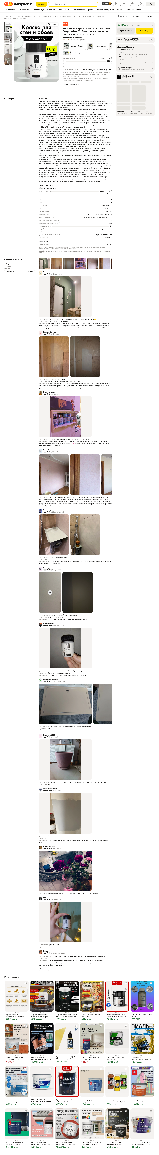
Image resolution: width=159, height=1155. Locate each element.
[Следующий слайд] (55, 52)
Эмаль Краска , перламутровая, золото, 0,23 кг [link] (142, 1058)
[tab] (10, 10)
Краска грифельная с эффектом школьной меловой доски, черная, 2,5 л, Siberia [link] (117, 1143)
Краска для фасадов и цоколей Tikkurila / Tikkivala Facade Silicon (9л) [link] (141, 1101)
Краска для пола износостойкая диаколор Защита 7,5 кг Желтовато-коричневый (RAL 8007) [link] (15, 1016)
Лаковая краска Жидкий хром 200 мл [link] (142, 1015)
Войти (150, 4)
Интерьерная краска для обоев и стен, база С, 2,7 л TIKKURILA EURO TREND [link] (15, 1143)
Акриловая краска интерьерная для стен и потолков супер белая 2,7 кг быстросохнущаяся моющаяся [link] (16, 1101)
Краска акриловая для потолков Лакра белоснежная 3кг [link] (41, 1100)
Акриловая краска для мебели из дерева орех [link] (39, 1016)
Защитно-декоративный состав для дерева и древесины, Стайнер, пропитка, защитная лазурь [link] (15, 1058)
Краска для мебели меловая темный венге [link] (91, 1016)
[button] (65, 24)
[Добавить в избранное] (25, 983)
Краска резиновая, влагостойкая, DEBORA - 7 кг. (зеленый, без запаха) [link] (41, 1058)
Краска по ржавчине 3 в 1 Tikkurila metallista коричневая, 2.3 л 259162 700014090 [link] (65, 1101)
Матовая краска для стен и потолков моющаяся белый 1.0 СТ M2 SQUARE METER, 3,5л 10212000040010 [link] (116, 1016)
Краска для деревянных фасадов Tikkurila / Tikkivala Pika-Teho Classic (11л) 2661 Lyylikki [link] (90, 1101)
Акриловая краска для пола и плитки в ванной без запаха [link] (66, 1016)
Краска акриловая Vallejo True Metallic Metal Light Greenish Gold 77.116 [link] (66, 1058)
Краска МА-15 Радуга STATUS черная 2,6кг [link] (117, 1058)
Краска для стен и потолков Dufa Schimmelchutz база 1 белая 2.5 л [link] (141, 1143)
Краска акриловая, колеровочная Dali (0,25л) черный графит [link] (116, 1101)
